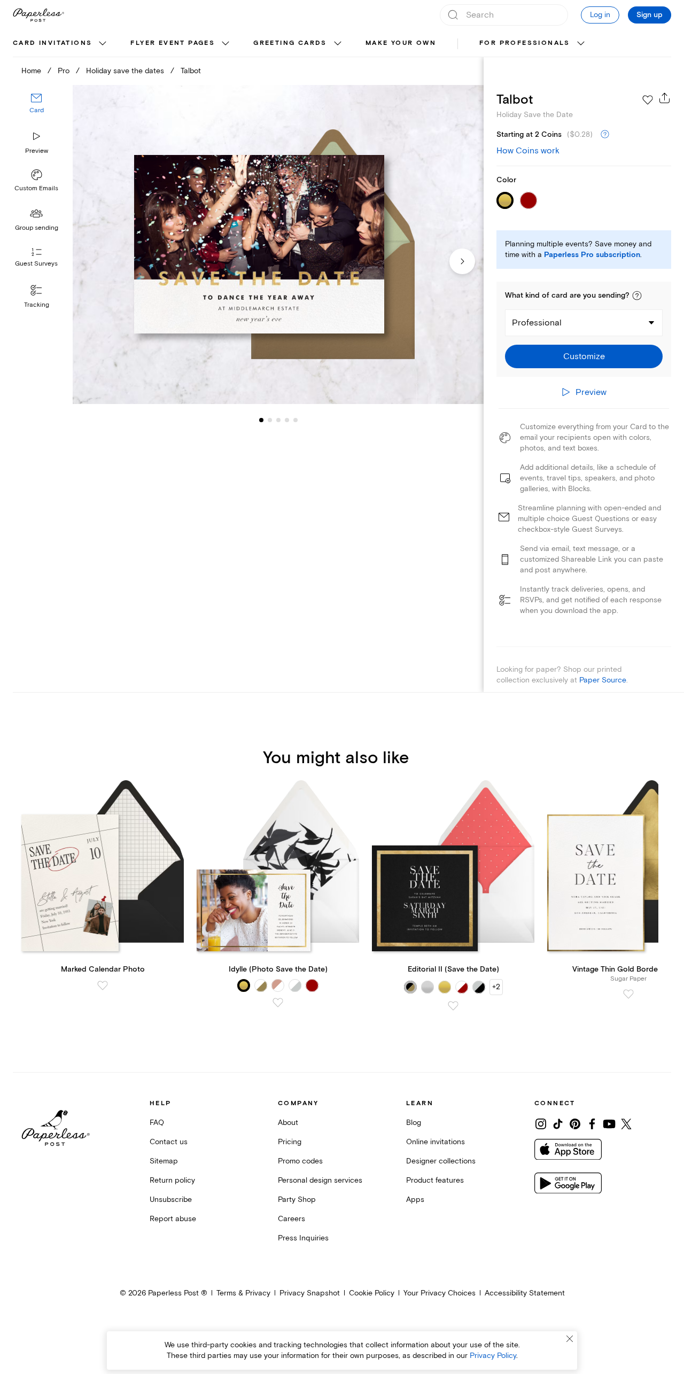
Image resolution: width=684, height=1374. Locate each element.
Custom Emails (36, 188)
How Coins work (527, 150)
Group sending (36, 228)
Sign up (649, 15)
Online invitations (435, 1141)
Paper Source (602, 680)
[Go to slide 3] (270, 420)
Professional (537, 322)
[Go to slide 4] (278, 420)
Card (36, 111)
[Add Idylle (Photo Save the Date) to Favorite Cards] (277, 1002)
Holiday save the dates (125, 70)
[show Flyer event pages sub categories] (225, 44)
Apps (415, 1199)
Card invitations (52, 43)
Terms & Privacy (243, 1293)
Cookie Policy (371, 1293)
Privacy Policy (493, 1355)
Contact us (169, 1141)
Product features (435, 1180)
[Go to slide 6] (295, 420)
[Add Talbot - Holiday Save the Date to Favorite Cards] (647, 100)
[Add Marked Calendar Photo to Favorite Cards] (102, 985)
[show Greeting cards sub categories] (337, 44)
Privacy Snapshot (309, 1293)
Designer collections (441, 1161)
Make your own (401, 43)
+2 (496, 986)
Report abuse (173, 1218)
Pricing (289, 1141)
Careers (291, 1218)
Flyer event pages (172, 43)
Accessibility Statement (525, 1293)
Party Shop (297, 1199)
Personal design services (320, 1180)
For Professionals (524, 43)
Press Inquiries (303, 1238)
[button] (637, 295)
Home (31, 70)
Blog (413, 1122)
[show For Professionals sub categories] (580, 44)
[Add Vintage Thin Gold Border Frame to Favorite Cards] (628, 994)
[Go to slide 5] (287, 420)
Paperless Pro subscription (592, 255)
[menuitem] (61, 44)
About (288, 1122)
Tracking (36, 305)
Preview (36, 151)
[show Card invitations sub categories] (102, 44)
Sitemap (164, 1161)
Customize (584, 356)
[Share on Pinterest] (575, 1124)
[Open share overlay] (664, 97)
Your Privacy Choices (439, 1293)
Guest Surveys (36, 264)
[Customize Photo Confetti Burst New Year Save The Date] (278, 244)
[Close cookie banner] (569, 1338)
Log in (600, 14)
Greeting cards (290, 43)
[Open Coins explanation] (605, 134)
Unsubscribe (171, 1199)
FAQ (157, 1122)
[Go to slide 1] (261, 420)
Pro (63, 70)
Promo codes (300, 1161)
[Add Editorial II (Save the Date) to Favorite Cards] (453, 1005)
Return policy (172, 1180)
